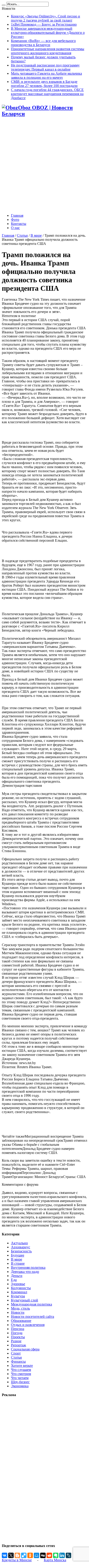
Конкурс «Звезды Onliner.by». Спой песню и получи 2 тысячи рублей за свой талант (45, 18)
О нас (15, 228)
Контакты (18, 224)
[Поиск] (3, 5)
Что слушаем (21, 1370)
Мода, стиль (20, 1308)
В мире (36, 235)
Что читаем (20, 1378)
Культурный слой (24, 1300)
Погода (16, 1333)
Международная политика (31, 1304)
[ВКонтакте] (4, 1555)
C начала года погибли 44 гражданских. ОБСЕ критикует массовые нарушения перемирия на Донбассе (47, 94)
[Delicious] (23, 1555)
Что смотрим (21, 1374)
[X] (11, 1555)
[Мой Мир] (36, 1555)
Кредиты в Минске (17, 1560)
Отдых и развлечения (27, 1325)
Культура (18, 1296)
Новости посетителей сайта (32, 1316)
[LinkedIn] (62, 1555)
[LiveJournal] (68, 1555)
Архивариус (20, 1247)
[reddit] (49, 1555)
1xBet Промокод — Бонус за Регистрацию (44, 24)
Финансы (18, 1361)
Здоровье (18, 1284)
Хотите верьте (22, 1365)
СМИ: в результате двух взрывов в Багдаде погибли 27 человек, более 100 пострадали (44, 84)
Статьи (22, 235)
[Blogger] (17, 1555)
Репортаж (18, 1345)
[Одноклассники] (30, 1555)
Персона (17, 1329)
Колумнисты (21, 1288)
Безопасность (21, 1251)
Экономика (20, 1386)
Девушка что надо (25, 1272)
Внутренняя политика (28, 1267)
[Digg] (43, 1555)
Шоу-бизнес (20, 1382)
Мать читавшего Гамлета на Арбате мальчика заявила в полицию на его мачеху (46, 75)
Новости (17, 1312)
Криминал (19, 1292)
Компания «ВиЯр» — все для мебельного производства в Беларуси (43, 43)
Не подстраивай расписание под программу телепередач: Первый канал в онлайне (45, 67)
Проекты (18, 1337)
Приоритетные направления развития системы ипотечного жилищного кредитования (47, 51)
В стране (18, 1263)
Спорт (16, 1353)
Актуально (19, 1243)
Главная (17, 215)
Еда (14, 1280)
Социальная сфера (25, 1349)
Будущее (17, 1255)
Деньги (16, 1276)
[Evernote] (55, 1555)
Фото (15, 219)
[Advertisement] (44, 165)
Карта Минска (55, 1560)
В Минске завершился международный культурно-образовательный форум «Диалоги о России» (48, 33)
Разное (16, 1341)
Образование (21, 1321)
